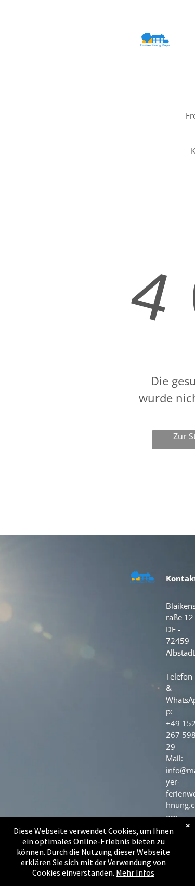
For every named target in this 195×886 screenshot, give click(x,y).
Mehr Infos (135, 872)
